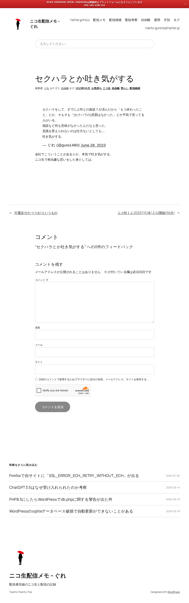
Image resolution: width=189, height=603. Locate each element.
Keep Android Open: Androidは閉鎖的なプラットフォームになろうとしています (94, 2)
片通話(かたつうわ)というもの (35, 212)
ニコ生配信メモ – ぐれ (37, 575)
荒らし (124, 88)
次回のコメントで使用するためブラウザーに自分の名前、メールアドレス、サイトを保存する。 (94, 379)
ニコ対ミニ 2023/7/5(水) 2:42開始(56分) (146, 212)
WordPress (173, 592)
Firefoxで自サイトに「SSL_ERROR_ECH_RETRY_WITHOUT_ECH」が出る (74, 475)
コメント (41, 280)
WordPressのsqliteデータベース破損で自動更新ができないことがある (71, 511)
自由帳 (65, 88)
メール (39, 345)
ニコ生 (107, 88)
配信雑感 (135, 88)
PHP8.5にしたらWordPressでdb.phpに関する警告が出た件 (60, 499)
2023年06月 (83, 88)
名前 (37, 327)
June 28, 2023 (93, 145)
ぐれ (46, 88)
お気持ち (96, 88)
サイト (39, 362)
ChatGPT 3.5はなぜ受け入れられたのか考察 (48, 487)
